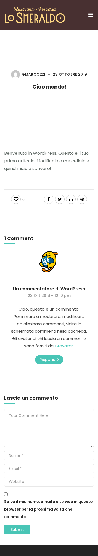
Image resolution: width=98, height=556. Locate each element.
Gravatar (64, 346)
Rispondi (47, 359)
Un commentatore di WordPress (49, 289)
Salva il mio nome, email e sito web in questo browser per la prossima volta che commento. (48, 509)
